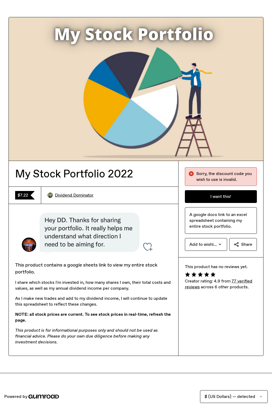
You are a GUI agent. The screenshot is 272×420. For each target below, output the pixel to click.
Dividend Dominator (74, 195)
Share (246, 244)
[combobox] (206, 244)
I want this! (220, 196)
